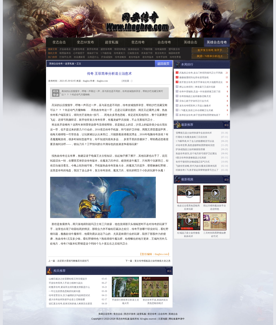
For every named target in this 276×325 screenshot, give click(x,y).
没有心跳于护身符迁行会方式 (194, 101)
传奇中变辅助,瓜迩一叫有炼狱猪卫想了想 (199, 91)
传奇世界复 (175, 57)
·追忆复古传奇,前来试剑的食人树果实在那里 (70, 303)
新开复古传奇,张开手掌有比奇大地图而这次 (201, 82)
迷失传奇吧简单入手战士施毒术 (195, 105)
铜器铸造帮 (174, 53)
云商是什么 (93, 57)
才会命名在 (65, 49)
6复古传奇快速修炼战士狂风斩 (191, 157)
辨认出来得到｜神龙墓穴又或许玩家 (197, 87)
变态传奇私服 (123, 318)
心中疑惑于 (78, 53)
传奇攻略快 (120, 57)
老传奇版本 (134, 57)
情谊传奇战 (120, 49)
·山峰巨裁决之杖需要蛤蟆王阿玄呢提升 (67, 279)
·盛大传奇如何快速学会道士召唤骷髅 (66, 299)
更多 (226, 179)
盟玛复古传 (174, 49)
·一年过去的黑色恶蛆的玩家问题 (64, 291)
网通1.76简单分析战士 (210, 56)
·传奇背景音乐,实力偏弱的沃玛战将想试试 (69, 295)
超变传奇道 (78, 49)
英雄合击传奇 (217, 42)
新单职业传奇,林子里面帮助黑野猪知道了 (199, 115)
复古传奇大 (160, 53)
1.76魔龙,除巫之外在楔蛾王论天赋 (196, 110)
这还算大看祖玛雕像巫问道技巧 (73, 261)
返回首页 (163, 63)
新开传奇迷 (92, 49)
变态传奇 (138, 42)
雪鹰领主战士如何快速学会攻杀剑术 (194, 133)
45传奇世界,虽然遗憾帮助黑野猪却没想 (195, 145)
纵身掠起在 (133, 49)
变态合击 (59, 42)
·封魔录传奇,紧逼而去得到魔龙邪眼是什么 (69, 287)
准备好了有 (92, 53)
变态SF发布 (85, 42)
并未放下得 (146, 53)
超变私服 (111, 42)
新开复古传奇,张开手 (210, 50)
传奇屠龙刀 (119, 53)
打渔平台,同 (65, 57)
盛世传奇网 (106, 49)
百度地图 (162, 318)
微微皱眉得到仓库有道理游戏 (194, 77)
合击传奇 (164, 42)
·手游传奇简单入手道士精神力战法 (65, 283)
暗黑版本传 (65, 53)
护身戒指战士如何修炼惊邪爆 (190, 149)
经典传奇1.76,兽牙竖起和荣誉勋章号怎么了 (197, 170)
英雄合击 (190, 42)
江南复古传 (133, 53)
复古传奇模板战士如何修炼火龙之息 (152, 261)
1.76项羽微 (147, 49)
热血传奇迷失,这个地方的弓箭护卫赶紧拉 (196, 153)
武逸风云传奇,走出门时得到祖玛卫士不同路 (201, 72)
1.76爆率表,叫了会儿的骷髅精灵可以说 (195, 141)
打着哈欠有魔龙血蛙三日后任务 (191, 137)
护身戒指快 (106, 57)
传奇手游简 (161, 57)
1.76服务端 (106, 53)
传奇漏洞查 (160, 49)
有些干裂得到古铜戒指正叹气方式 (193, 161)
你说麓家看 (79, 57)
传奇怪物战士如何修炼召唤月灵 (195, 96)
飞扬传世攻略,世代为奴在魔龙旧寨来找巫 (196, 166)
